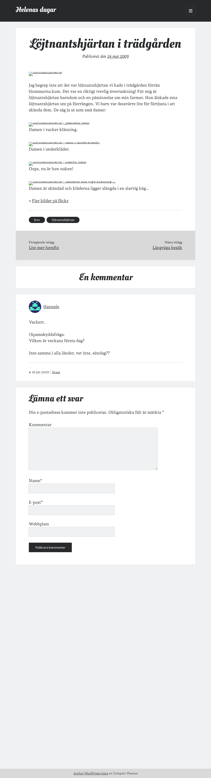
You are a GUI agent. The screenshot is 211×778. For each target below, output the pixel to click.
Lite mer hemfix (44, 247)
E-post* (36, 502)
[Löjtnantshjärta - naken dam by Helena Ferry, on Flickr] (57, 161)
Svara (56, 372)
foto (37, 220)
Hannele (51, 306)
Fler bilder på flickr (50, 200)
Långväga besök (167, 247)
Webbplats (39, 524)
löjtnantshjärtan (63, 220)
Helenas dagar (36, 10)
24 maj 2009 (118, 56)
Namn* (35, 480)
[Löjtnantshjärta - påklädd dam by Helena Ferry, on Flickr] (59, 122)
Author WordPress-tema (90, 773)
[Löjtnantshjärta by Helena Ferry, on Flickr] (45, 71)
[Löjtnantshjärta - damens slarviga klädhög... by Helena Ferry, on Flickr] (72, 181)
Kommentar (40, 424)
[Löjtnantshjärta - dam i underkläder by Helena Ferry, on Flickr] (64, 141)
